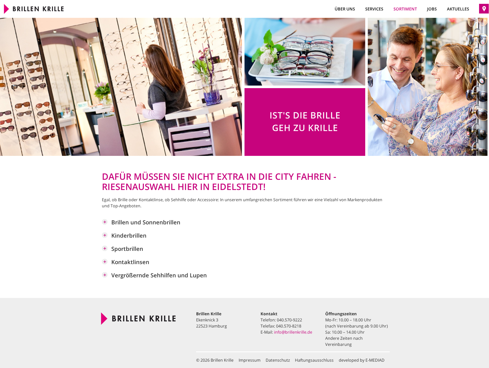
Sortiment (405, 9)
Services (374, 9)
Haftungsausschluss (314, 360)
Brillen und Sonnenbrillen (145, 222)
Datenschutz (278, 360)
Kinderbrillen (128, 235)
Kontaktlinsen (130, 262)
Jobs (432, 9)
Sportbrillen (127, 249)
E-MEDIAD (375, 360)
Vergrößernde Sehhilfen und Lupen (159, 275)
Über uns (345, 9)
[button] (245, 224)
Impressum (250, 360)
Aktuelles (458, 9)
